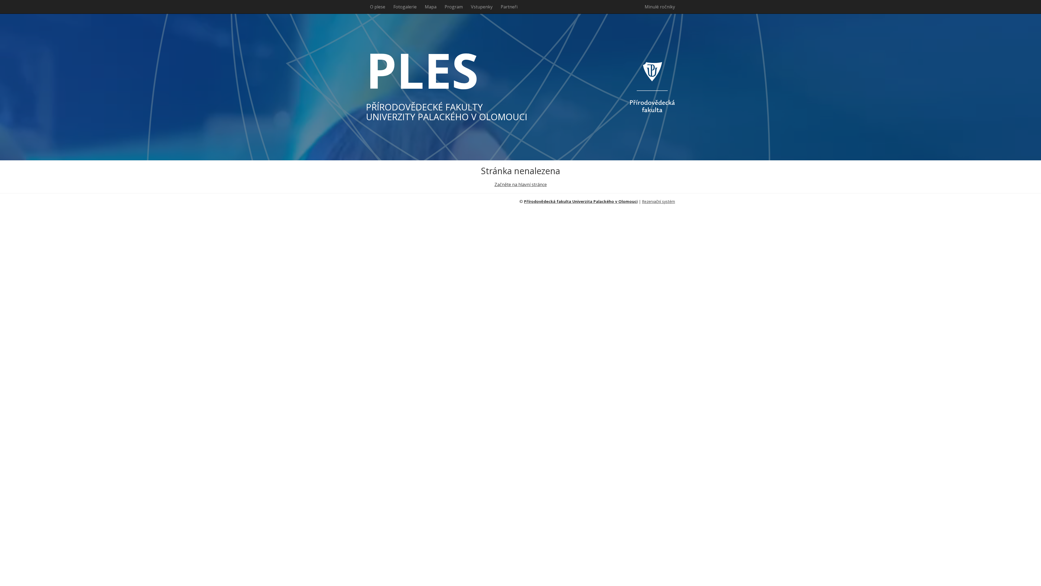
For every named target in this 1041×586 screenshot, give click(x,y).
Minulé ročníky (660, 7)
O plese (377, 7)
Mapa (430, 7)
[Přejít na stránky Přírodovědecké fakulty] (631, 87)
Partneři (509, 7)
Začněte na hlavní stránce (520, 184)
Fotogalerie (405, 7)
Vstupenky (482, 7)
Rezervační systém (658, 201)
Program (454, 7)
